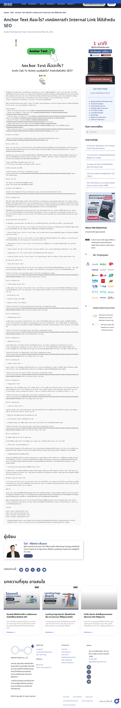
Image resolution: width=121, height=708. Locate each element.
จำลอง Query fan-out (98, 106)
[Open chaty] (116, 701)
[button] (21, 570)
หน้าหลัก (24, 4)
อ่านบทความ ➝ (10, 632)
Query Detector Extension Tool (101, 101)
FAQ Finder (94, 115)
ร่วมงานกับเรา (61, 4)
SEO (12, 12)
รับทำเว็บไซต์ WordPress (70, 701)
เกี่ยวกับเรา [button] (70, 4)
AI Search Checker (97, 104)
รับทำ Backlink (77, 697)
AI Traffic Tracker (97, 110)
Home (6, 12)
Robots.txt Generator (98, 117)
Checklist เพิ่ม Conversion (99, 108)
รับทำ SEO (66, 697)
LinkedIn (28, 556)
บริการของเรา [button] (32, 4)
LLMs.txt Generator (97, 120)
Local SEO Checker (97, 113)
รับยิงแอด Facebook (69, 705)
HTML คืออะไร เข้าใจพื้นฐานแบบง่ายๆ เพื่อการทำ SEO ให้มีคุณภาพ (98, 615)
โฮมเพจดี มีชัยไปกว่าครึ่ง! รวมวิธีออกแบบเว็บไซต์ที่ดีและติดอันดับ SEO (21, 615)
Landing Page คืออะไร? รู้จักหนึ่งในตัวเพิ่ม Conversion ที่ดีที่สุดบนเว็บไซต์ (60, 615)
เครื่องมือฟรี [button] (50, 4)
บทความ (42, 4)
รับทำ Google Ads (87, 701)
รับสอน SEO (89, 697)
